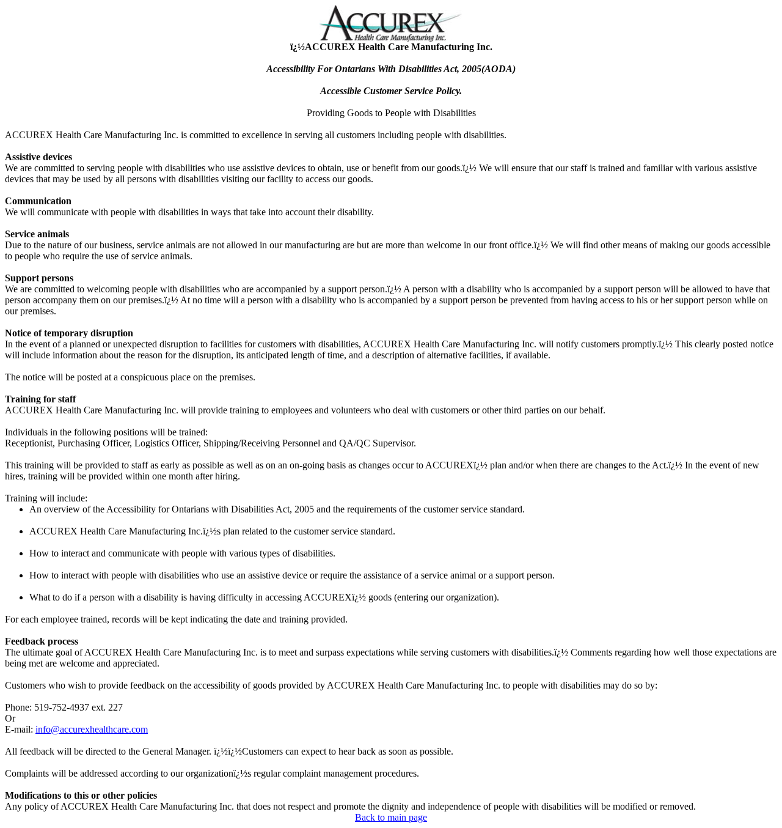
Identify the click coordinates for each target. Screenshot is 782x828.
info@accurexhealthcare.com (91, 729)
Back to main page (391, 817)
